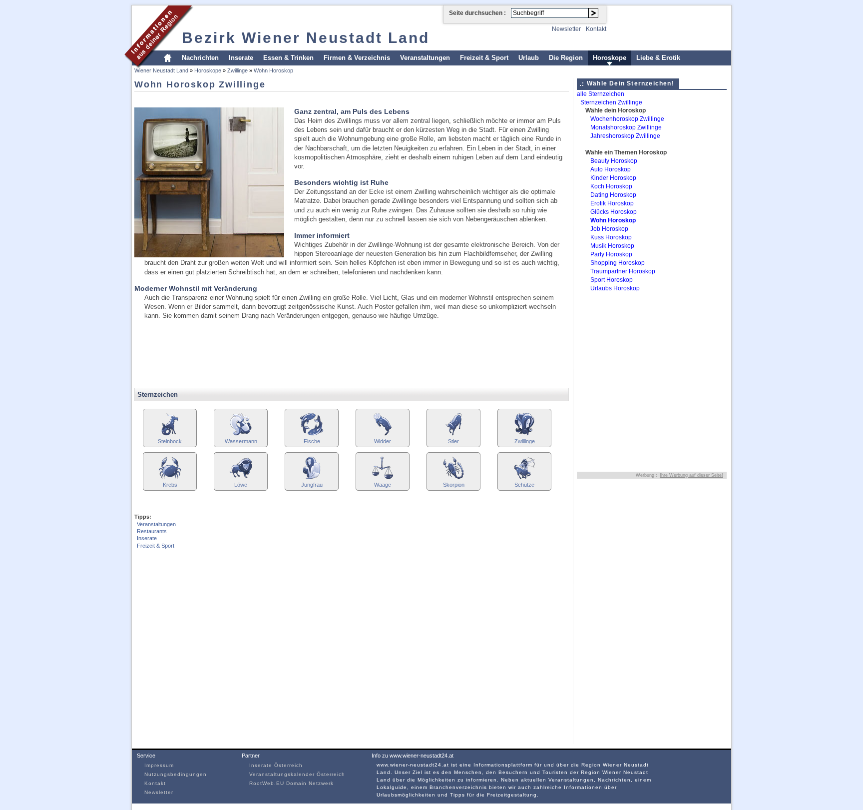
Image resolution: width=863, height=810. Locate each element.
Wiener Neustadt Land (161, 70)
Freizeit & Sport (484, 57)
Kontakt (596, 28)
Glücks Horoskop (613, 211)
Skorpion (453, 485)
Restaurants (152, 531)
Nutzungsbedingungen (175, 774)
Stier (453, 441)
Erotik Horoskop (612, 203)
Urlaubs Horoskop (615, 288)
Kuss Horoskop (611, 237)
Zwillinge (237, 70)
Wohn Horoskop (273, 70)
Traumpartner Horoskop (622, 271)
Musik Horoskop (612, 245)
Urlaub (528, 57)
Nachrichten (200, 57)
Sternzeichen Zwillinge (611, 102)
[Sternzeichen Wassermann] (240, 434)
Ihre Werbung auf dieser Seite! (691, 475)
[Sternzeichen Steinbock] (169, 434)
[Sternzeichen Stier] (453, 434)
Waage (382, 485)
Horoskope (609, 57)
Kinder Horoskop (613, 177)
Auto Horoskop (610, 169)
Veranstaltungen (425, 57)
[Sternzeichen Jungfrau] (311, 478)
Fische (312, 441)
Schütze (524, 485)
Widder (382, 441)
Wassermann (241, 441)
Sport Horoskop (611, 279)
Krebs (170, 485)
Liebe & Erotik (658, 57)
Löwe (240, 485)
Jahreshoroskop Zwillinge (625, 135)
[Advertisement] (316, 98)
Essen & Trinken (288, 57)
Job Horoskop (609, 228)
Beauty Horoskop (613, 160)
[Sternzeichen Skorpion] (453, 478)
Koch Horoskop (611, 186)
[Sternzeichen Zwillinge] (524, 434)
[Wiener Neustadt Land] (159, 66)
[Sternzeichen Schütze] (524, 478)
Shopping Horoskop (617, 262)
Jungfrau (312, 485)
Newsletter (566, 28)
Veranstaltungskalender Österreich (297, 774)
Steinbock (170, 441)
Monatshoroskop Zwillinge (626, 127)
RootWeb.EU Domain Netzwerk (291, 783)
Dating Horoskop (613, 194)
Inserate (241, 57)
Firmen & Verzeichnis (357, 57)
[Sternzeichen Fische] (311, 434)
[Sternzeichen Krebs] (169, 478)
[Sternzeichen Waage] (382, 478)
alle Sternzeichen (600, 93)
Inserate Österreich (276, 765)
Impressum (159, 765)
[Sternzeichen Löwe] (240, 478)
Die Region (566, 57)
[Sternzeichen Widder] (382, 434)
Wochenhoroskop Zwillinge (627, 118)
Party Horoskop (611, 254)
